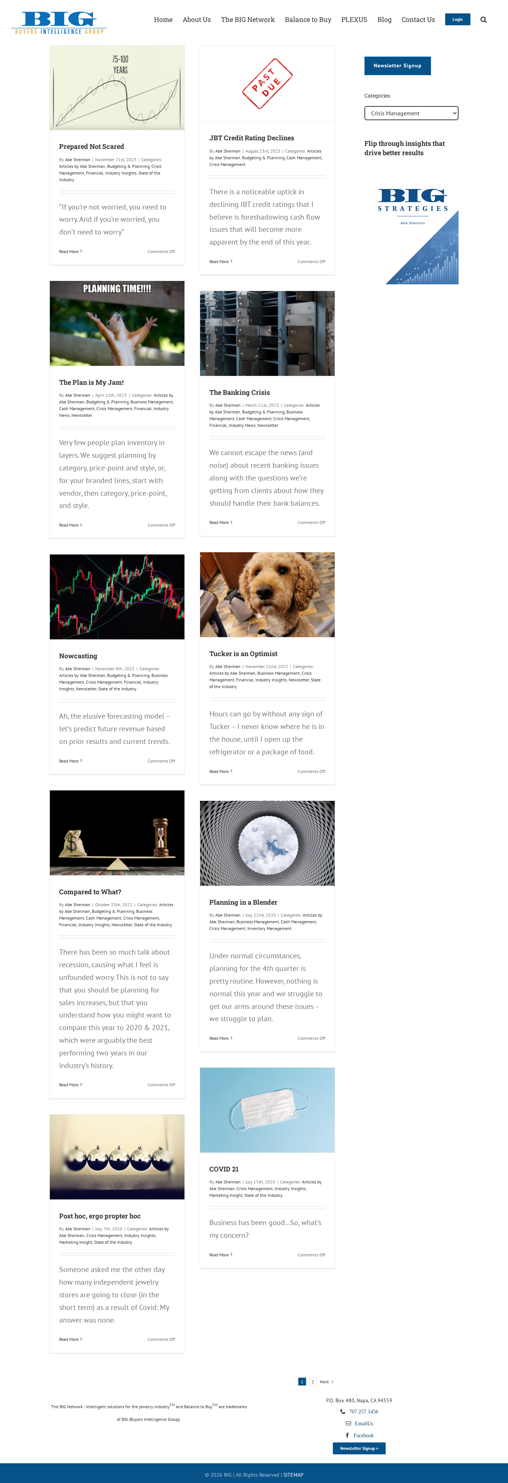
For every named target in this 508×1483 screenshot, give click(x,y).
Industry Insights (120, 173)
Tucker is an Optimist (243, 653)
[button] (483, 18)
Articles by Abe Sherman (82, 166)
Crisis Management (227, 164)
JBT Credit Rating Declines (251, 137)
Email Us (364, 1423)
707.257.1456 (363, 1411)
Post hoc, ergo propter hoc (100, 1215)
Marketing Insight (225, 1195)
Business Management (152, 402)
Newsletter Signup (398, 65)
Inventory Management (269, 928)
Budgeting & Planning (128, 166)
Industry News (242, 425)
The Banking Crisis (239, 392)
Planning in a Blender (243, 902)
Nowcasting (78, 655)
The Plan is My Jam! (91, 382)
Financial (94, 173)
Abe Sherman (77, 159)
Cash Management (304, 157)
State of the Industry (117, 688)
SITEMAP (293, 1474)
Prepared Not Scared (91, 146)
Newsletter (81, 415)
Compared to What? (90, 891)
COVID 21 (224, 1168)
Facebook (364, 1435)
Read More (68, 251)
